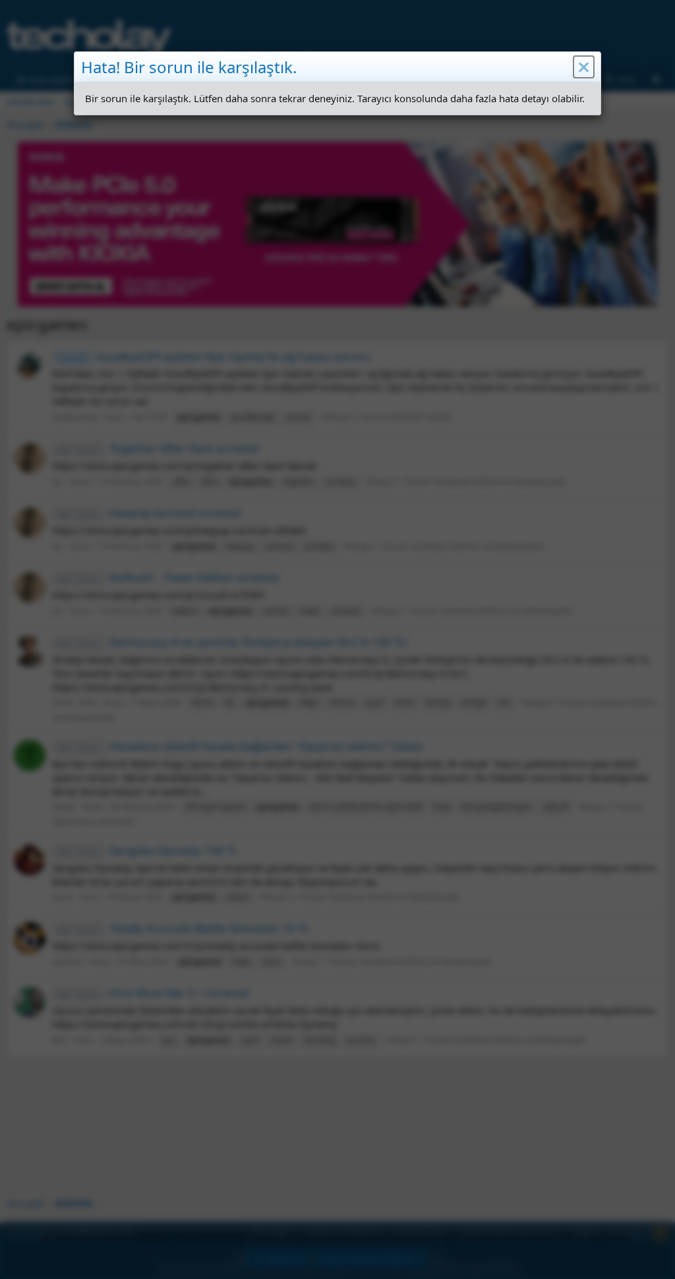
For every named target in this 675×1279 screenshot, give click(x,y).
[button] (583, 67)
